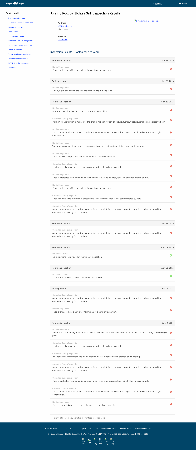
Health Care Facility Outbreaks (20, 45)
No (103, 418)
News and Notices (143, 428)
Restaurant (62, 39)
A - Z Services (51, 428)
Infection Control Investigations (20, 41)
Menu (185, 3)
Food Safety (13, 32)
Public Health (12, 13)
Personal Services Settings (18, 59)
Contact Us (66, 428)
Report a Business (15, 50)
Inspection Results (16, 18)
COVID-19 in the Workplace (18, 63)
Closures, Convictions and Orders (20, 23)
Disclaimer (12, 68)
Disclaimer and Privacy (106, 428)
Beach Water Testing (16, 36)
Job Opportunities (83, 428)
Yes (98, 418)
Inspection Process (15, 27)
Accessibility (125, 428)
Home (15, 3)
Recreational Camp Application (20, 54)
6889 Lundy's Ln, (65, 26)
